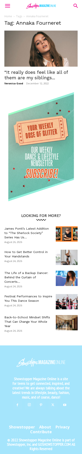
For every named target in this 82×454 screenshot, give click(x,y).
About (45, 427)
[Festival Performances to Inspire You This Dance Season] (67, 301)
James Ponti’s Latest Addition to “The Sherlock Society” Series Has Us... (26, 233)
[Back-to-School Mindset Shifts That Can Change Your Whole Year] (67, 322)
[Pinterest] (41, 405)
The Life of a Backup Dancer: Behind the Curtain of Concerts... (26, 277)
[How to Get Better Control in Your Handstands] (67, 257)
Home (8, 16)
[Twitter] (53, 405)
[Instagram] (29, 404)
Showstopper (22, 427)
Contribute (41, 432)
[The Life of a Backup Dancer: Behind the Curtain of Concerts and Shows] (67, 278)
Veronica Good (13, 83)
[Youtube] (64, 405)
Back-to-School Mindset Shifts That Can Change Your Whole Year (27, 321)
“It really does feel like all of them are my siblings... (36, 74)
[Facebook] (17, 405)
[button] (7, 6)
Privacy (62, 427)
